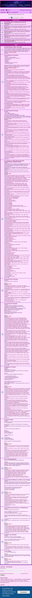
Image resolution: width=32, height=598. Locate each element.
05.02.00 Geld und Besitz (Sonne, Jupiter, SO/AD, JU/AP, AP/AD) (17, 321)
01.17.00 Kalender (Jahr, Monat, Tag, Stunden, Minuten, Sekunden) (17, 89)
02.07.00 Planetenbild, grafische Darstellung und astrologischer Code (17, 142)
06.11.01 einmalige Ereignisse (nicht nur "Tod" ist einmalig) (15, 412)
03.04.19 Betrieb (8, 208)
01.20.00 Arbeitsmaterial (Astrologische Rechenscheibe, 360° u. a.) (17, 93)
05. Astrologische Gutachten (10, 303)
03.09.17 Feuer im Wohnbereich (11, 248)
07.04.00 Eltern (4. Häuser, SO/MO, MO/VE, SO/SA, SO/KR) (16, 450)
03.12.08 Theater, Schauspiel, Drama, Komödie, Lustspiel (15, 272)
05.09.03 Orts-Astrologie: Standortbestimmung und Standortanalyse (17, 349)
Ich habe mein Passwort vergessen (6, 573)
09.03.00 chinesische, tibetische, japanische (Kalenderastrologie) (17, 496)
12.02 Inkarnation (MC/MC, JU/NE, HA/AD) (13, 561)
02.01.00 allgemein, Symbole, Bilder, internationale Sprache (15, 120)
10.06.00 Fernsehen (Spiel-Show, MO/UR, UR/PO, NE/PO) (15, 530)
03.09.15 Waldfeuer (8, 247)
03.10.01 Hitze (7, 251)
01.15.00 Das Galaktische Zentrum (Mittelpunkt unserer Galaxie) (17, 87)
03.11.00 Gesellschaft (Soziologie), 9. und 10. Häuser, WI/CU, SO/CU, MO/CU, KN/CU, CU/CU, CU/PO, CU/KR (17, 255)
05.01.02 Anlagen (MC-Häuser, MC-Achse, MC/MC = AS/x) (15, 319)
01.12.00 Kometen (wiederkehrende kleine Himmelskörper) (15, 83)
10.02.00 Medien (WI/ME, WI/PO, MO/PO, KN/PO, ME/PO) (15, 526)
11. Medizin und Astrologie (10, 534)
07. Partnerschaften (8, 419)
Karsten (14, 52)
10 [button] (21, 17)
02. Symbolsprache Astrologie (11, 110)
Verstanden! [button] (24, 592)
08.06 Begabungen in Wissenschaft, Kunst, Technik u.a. (15, 474)
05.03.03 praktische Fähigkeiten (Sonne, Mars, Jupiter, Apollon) (16, 326)
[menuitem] (3, 10)
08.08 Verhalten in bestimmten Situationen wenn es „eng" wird (16, 476)
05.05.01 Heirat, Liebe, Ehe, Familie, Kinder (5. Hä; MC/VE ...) (16, 332)
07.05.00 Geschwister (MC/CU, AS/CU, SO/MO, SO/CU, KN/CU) (17, 452)
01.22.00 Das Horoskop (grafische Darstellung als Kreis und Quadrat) (17, 95)
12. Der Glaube (7, 551)
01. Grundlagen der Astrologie (11, 55)
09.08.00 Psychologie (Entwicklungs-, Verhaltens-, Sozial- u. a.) (16, 501)
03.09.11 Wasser (8, 243)
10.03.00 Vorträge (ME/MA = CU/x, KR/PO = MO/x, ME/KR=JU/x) (17, 527)
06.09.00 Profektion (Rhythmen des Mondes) (13, 409)
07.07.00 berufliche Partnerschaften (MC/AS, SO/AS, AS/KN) (16, 454)
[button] (9, 18)
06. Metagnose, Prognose (10, 367)
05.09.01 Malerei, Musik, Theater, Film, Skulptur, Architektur (16, 348)
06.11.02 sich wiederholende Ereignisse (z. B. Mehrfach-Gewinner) (17, 413)
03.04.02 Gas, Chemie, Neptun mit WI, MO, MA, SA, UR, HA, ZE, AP (17, 191)
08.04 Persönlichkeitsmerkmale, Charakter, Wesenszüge (15, 472)
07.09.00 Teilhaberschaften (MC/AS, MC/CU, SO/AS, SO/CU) (16, 456)
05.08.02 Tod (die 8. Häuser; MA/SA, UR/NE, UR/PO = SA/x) (16, 345)
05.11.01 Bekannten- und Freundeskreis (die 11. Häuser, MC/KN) (17, 363)
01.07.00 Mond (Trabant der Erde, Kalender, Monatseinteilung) (16, 76)
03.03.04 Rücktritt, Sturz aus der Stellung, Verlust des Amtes (16, 184)
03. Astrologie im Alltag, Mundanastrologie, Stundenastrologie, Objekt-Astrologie (14, 161)
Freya (12, 24)
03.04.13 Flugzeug (8, 202)
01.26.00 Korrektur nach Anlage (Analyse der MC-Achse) (15, 100)
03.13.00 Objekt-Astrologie (10, 276)
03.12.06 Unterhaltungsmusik (10, 271)
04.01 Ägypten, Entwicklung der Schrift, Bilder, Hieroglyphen (16, 285)
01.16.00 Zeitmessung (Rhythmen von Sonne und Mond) (15, 88)
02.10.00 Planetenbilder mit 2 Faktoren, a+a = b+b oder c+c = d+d (17, 146)
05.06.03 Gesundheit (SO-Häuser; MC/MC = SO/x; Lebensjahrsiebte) (17, 337)
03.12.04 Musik (8, 269)
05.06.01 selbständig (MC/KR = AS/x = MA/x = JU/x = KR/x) (16, 335)
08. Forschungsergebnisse (10, 459)
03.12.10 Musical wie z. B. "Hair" (11, 274)
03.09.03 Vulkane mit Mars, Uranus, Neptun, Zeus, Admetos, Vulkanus (18, 235)
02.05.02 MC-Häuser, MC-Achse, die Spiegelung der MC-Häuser (17, 129)
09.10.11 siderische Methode (10, 504)
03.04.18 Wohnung (8, 207)
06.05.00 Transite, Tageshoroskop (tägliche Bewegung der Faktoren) (17, 404)
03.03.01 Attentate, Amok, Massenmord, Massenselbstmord (16, 180)
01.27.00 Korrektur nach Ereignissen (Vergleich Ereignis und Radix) (17, 101)
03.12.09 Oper (7, 273)
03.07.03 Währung (8, 218)
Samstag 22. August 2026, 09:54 (20, 24)
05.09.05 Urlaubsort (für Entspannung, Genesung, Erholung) (16, 351)
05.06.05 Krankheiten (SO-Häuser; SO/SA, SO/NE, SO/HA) (16, 339)
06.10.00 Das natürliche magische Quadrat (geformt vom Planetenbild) (18, 410)
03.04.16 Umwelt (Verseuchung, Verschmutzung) (14, 205)
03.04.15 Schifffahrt (8, 204)
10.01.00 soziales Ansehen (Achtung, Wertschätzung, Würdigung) (17, 525)
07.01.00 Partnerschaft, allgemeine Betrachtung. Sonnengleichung (17, 445)
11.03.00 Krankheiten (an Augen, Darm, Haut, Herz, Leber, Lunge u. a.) (18, 547)
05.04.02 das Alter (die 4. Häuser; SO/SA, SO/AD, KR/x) (15, 330)
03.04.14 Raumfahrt (8, 203)
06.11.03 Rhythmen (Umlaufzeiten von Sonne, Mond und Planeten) (17, 414)
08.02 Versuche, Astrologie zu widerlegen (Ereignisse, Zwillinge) (16, 470)
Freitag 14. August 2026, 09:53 (19, 42)
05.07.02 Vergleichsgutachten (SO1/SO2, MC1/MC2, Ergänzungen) (17, 342)
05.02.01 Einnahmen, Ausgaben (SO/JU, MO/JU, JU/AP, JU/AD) (16, 322)
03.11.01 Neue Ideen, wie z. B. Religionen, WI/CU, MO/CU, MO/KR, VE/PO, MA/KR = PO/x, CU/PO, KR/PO (16, 257)
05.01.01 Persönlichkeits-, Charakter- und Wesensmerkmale (16, 318)
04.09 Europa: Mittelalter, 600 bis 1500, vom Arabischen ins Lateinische (18, 297)
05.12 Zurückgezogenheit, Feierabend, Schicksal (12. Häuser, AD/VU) (18, 364)
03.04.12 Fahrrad (8, 201)
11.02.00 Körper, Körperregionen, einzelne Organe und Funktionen (17, 546)
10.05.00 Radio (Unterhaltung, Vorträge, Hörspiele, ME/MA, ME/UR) (17, 529)
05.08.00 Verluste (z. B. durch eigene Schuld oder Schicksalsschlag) (17, 343)
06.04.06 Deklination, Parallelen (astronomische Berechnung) (16, 403)
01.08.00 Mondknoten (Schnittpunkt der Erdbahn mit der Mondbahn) (17, 77)
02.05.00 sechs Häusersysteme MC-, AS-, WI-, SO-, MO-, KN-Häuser (18, 126)
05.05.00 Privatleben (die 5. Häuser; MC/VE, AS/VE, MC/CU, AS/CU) (17, 331)
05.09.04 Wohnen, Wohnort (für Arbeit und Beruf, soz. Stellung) (16, 350)
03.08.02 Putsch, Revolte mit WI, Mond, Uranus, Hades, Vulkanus (17, 222)
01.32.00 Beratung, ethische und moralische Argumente (15, 107)
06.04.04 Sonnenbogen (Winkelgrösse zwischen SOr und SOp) (16, 401)
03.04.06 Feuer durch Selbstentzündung (12, 196)
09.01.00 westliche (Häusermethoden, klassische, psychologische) (17, 494)
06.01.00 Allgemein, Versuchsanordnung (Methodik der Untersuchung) (18, 388)
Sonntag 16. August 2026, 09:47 (20, 33)
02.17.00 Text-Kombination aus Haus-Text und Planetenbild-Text (16, 156)
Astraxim (11, 52)
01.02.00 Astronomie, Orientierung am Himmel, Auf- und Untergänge (17, 71)
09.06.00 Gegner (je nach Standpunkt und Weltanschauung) (16, 499)
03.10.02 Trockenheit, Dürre (10, 252)
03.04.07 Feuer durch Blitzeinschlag (11, 197)
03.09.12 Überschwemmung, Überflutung (12, 244)
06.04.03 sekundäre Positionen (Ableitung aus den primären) (16, 400)
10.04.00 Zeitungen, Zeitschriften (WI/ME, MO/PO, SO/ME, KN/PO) (17, 528)
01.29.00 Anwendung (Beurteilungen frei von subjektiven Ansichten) (17, 104)
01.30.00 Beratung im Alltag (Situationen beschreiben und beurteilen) (17, 105)
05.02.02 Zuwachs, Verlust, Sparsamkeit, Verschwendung (15, 323)
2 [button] (13, 17)
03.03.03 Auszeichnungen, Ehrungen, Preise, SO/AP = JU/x (16, 183)
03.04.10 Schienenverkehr (10, 200)
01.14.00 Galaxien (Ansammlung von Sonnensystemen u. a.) (16, 86)
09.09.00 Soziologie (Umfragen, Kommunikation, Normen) (15, 502)
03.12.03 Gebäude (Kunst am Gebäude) (12, 268)
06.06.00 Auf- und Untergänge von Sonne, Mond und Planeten (16, 405)
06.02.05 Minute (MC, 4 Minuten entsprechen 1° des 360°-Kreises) (17, 393)
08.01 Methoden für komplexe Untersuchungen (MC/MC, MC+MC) (17, 469)
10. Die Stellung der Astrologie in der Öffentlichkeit (16, 507)
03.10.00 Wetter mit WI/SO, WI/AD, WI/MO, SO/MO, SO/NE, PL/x (17, 250)
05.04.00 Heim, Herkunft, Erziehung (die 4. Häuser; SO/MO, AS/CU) (17, 327)
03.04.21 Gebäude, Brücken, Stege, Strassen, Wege (14, 209)
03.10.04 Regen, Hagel (9, 254)
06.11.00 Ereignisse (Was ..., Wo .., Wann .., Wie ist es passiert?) (17, 411)
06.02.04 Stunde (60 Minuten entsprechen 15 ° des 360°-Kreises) (17, 392)
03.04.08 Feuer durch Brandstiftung (11, 198)
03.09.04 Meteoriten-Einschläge (11, 236)
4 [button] (16, 17)
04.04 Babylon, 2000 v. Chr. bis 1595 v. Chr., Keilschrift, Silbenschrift (17, 289)
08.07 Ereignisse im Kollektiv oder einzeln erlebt (13, 475)
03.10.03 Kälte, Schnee (9, 253)
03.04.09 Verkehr (8, 199)
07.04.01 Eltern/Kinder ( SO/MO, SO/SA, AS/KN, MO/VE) (15, 451)
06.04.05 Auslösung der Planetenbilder (12, 402)
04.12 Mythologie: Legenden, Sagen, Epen (12, 301)
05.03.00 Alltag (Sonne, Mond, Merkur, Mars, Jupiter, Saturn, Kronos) (17, 324)
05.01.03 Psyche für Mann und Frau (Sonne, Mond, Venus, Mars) (17, 320)
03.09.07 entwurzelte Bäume (10, 239)
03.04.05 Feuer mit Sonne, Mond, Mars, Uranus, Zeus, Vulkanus (17, 195)
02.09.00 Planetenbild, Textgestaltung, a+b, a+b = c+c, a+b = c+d (16, 145)
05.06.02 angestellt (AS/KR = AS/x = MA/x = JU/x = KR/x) (15, 336)
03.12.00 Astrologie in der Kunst (11, 265)
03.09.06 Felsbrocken (9, 238)
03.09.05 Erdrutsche (9, 237)
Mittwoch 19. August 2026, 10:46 (20, 29)
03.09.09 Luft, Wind (8, 240)
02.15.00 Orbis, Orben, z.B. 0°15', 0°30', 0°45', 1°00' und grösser (17, 154)
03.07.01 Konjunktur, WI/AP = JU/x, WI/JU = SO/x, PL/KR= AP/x (16, 216)
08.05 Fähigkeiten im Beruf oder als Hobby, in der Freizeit (15, 473)
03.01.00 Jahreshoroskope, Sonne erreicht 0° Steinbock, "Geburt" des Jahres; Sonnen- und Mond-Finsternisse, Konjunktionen (17, 176)
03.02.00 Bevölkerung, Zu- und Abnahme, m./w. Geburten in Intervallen (18, 177)
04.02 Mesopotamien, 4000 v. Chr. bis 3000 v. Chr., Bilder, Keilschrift (17, 286)
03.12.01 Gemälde (8, 266)
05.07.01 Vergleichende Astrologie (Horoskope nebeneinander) (16, 341)
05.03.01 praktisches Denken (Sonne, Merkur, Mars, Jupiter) (16, 325)
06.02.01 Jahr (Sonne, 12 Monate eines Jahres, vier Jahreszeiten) (17, 390)
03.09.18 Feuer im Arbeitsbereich (11, 249)
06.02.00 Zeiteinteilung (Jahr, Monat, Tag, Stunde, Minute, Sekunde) (17, 389)
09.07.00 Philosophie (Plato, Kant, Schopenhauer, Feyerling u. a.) (17, 500)
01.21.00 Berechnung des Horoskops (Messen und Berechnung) (17, 94)
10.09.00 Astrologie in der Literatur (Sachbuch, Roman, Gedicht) (16, 531)
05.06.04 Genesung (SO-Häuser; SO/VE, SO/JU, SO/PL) (15, 338)
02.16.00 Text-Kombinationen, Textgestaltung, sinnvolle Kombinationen (18, 155)
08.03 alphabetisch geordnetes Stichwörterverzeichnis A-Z (15, 471)
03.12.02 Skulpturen (8, 267)
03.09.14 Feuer (8, 246)
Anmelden (2, 566)
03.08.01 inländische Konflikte (10, 221)
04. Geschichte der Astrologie (11, 279)
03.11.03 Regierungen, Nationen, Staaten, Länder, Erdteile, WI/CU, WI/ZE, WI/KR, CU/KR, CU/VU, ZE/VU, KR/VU (16, 261)
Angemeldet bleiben (24, 573)
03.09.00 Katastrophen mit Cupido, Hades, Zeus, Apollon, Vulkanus (17, 232)
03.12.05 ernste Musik (9, 270)
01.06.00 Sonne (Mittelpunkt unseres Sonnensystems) (15, 75)
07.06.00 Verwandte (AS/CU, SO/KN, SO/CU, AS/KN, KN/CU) (16, 453)
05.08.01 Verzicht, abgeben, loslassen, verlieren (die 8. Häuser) (16, 344)
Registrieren (9, 566)
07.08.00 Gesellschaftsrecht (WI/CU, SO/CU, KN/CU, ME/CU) (16, 455)
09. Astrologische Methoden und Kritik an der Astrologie (17, 479)
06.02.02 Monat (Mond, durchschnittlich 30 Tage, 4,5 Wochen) (16, 391)
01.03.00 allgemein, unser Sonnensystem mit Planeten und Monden (17, 72)
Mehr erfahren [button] (6, 595)
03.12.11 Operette (8, 275)
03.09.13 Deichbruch (9, 245)
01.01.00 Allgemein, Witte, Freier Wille (13, 47)
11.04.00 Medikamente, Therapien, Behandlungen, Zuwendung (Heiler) (18, 548)
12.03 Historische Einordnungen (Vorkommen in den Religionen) (16, 562)
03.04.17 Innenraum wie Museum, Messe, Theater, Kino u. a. (16, 206)
